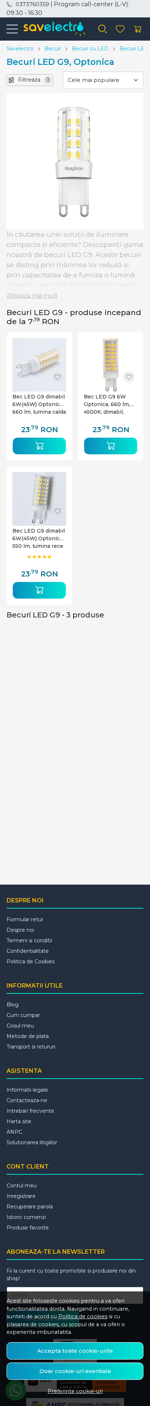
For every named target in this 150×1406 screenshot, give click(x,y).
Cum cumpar (23, 1015)
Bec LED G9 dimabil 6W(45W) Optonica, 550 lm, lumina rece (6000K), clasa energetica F (38, 539)
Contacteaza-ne (27, 1100)
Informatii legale (27, 1090)
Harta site (19, 1121)
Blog (13, 1004)
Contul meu (22, 1185)
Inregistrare (21, 1196)
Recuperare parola (30, 1206)
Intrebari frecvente (30, 1111)
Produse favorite (28, 1227)
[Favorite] (120, 29)
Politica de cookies (82, 1316)
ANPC (14, 1132)
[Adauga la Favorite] (57, 377)
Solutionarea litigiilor (32, 1142)
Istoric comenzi (26, 1217)
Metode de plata (28, 1036)
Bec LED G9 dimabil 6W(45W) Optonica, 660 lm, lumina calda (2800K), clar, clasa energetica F (39, 404)
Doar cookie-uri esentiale (75, 1371)
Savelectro (20, 48)
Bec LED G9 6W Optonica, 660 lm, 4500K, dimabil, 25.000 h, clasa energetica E (107, 404)
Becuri (52, 48)
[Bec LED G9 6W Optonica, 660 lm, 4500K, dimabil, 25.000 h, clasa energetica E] (111, 365)
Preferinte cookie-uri (75, 1391)
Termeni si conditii (29, 940)
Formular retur (25, 919)
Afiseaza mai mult (32, 295)
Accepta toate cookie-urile (75, 1350)
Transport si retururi (31, 1046)
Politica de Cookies (31, 961)
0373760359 (32, 4)
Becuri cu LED (90, 48)
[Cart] (137, 29)
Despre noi (20, 930)
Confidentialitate (28, 951)
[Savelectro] (51, 29)
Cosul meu (20, 1025)
